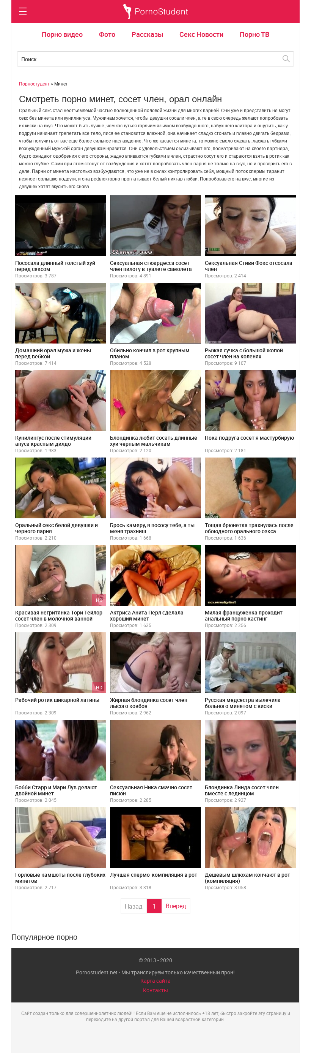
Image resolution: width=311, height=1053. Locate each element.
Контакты (155, 990)
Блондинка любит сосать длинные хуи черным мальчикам (153, 440)
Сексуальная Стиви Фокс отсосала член (248, 265)
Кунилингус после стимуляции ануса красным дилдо (53, 440)
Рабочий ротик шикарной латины (57, 699)
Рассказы (147, 34)
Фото (107, 34)
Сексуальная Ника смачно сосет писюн (151, 790)
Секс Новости (201, 34)
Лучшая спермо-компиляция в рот (153, 874)
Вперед (176, 906)
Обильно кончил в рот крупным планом (150, 353)
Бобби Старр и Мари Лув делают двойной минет (56, 790)
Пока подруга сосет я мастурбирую (249, 437)
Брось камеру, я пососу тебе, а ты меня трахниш (152, 528)
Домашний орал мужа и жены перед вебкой (53, 353)
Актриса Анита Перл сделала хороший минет (147, 615)
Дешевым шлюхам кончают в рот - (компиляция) (249, 877)
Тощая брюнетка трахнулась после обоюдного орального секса (249, 528)
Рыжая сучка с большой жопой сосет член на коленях (244, 353)
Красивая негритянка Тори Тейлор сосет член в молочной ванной (58, 615)
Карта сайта (155, 980)
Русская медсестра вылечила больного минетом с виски (243, 702)
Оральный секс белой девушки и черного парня (56, 528)
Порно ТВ (254, 34)
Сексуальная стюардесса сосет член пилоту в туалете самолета (151, 265)
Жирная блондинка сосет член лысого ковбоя (148, 702)
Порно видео (62, 34)
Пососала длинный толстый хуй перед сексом (55, 265)
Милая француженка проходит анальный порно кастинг (244, 615)
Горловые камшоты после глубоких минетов (60, 877)
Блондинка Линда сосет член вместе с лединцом (242, 790)
